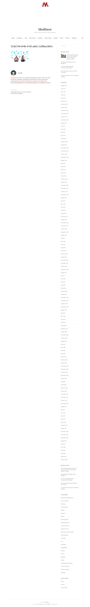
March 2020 (63, 325)
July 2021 (63, 275)
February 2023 (64, 216)
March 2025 (63, 138)
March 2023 (63, 213)
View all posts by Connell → (44, 82)
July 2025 (63, 126)
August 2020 (64, 310)
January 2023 (64, 219)
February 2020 (64, 328)
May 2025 (63, 132)
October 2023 (64, 191)
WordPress (40, 604)
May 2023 (63, 207)
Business (19, 38)
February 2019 (64, 359)
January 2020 (64, 331)
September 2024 (65, 157)
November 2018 (64, 369)
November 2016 (64, 434)
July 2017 (63, 409)
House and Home (65, 525)
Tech (61, 38)
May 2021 (63, 282)
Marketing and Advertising (67, 532)
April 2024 (63, 172)
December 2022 (64, 222)
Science (63, 553)
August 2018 (63, 378)
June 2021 (63, 278)
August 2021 (63, 272)
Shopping (63, 557)
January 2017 (64, 428)
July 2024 (63, 163)
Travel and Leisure (65, 566)
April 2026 (63, 98)
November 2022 (64, 225)
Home (13, 38)
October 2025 (64, 116)
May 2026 (63, 94)
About (62, 581)
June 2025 (63, 129)
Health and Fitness (65, 522)
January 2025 (64, 144)
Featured (63, 513)
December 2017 (64, 394)
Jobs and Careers (65, 528)
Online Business (64, 535)
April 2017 (63, 419)
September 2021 (64, 269)
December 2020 (64, 297)
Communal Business (18, 82)
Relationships (64, 547)
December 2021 (64, 260)
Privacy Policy (64, 587)
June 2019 (63, 347)
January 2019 (64, 363)
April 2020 (63, 322)
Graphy (48, 604)
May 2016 (63, 450)
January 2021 (64, 294)
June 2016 (63, 447)
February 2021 (64, 291)
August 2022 (64, 235)
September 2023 (65, 194)
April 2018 (63, 381)
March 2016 (63, 456)
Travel (67, 38)
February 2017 (64, 425)
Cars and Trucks (65, 500)
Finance (63, 516)
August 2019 (63, 341)
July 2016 (63, 444)
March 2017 (63, 422)
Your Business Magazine (31, 82)
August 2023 (64, 197)
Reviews (63, 550)
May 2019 (63, 350)
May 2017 (63, 416)
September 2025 (65, 119)
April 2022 (63, 247)
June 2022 (63, 241)
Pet (62, 541)
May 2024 (63, 169)
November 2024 (64, 151)
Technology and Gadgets (66, 563)
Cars (25, 38)
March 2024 (63, 176)
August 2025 (64, 123)
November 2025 (64, 113)
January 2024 (64, 182)
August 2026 (64, 85)
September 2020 (65, 306)
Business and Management (67, 497)
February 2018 (64, 388)
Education (32, 38)
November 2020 (64, 300)
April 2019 (63, 353)
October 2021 (64, 266)
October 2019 (64, 338)
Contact (63, 584)
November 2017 (64, 397)
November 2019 (64, 335)
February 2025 (64, 141)
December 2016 (64, 431)
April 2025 (63, 135)
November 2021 (64, 263)
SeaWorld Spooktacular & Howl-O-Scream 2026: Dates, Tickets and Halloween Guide (69, 470)
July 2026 (63, 88)
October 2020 (64, 303)
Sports (56, 38)
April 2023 (63, 210)
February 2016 (64, 459)
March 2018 (63, 384)
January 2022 (64, 257)
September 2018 (64, 375)
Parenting (63, 538)
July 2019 (63, 344)
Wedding (74, 38)
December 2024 (64, 147)
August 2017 (63, 406)
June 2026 (63, 91)
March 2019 (63, 356)
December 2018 (64, 366)
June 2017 (63, 412)
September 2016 (64, 437)
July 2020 (63, 313)
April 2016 (63, 453)
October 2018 (64, 372)
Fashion (40, 38)
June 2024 (63, 166)
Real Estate (63, 544)
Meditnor (45, 29)
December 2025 (64, 110)
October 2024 (64, 154)
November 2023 (64, 188)
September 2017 (64, 403)
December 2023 (64, 185)
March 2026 (63, 101)
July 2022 (63, 238)
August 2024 (64, 160)
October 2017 (64, 400)
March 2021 (63, 288)
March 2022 (63, 250)
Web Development (65, 569)
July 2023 (63, 200)
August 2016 (63, 440)
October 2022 (64, 229)
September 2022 (65, 232)
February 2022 (64, 253)
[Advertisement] (45, 17)
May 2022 (63, 244)
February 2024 (64, 179)
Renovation (48, 38)
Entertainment (64, 507)
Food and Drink (64, 519)
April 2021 (63, 285)
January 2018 (64, 391)
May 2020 (63, 319)
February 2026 (64, 104)
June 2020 (63, 316)
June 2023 (63, 204)
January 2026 (64, 107)
